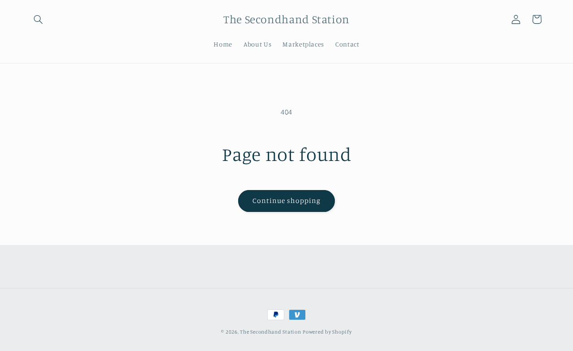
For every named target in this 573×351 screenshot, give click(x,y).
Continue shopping (286, 200)
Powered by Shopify (327, 332)
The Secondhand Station (270, 332)
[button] (38, 19)
